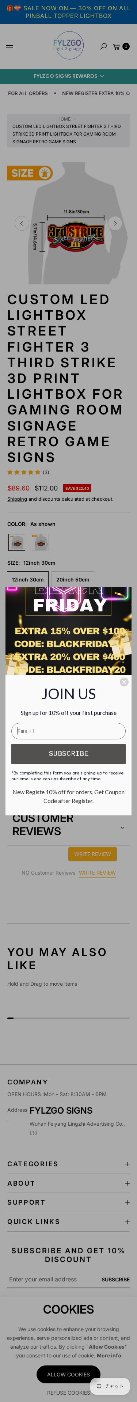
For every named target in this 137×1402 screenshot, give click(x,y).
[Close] (124, 682)
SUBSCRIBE (68, 754)
